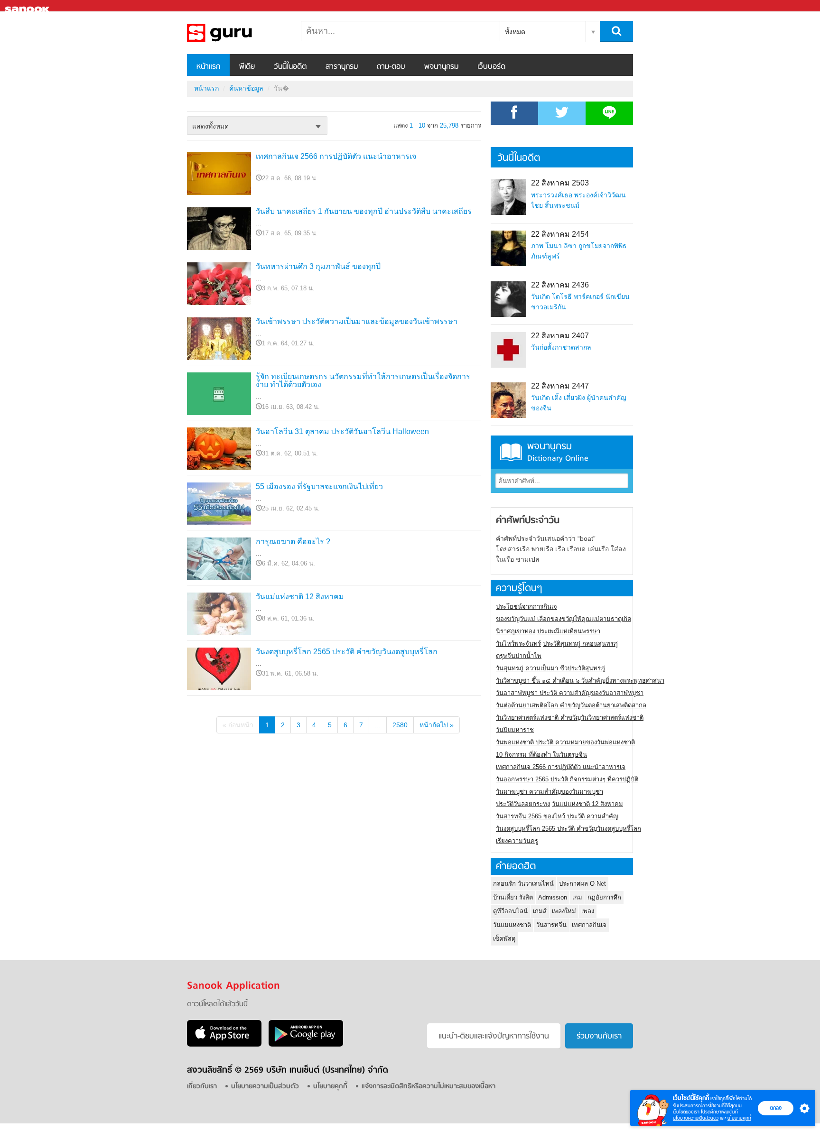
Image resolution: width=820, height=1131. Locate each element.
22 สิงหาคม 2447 (560, 386)
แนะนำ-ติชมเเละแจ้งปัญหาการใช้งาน (493, 1036)
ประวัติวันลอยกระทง (523, 803)
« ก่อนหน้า (238, 725)
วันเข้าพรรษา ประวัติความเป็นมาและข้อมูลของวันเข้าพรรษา (356, 321)
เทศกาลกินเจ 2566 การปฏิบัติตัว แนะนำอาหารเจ (336, 156)
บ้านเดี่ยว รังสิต (513, 897)
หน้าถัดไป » (436, 725)
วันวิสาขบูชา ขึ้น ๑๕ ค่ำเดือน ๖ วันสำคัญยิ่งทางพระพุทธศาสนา (580, 680)
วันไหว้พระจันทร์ (518, 643)
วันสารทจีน (551, 924)
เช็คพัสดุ (504, 938)
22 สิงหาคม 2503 (560, 183)
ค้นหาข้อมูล (246, 88)
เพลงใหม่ (564, 911)
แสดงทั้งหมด (210, 126)
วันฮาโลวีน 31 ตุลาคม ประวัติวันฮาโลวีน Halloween (342, 431)
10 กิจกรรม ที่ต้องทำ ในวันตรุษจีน (541, 754)
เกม (577, 897)
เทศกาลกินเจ (589, 924)
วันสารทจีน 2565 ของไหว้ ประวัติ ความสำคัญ (557, 816)
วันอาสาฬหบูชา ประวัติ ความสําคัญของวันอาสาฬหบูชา (569, 692)
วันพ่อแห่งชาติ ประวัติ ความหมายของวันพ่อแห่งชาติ (565, 742)
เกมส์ (540, 911)
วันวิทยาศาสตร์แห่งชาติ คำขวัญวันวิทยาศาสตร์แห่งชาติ (569, 717)
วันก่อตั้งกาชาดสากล (561, 347)
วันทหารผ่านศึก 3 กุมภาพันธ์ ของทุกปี (318, 266)
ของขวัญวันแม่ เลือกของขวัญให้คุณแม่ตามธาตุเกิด (563, 618)
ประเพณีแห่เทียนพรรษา (568, 631)
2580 (400, 725)
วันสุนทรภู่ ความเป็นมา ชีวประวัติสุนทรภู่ (550, 668)
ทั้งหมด (515, 32)
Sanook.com (28, 6)
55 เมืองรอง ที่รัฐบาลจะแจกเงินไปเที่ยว (319, 486)
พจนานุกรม (441, 67)
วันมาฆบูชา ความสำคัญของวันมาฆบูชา (549, 791)
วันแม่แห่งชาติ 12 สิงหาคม (300, 597)
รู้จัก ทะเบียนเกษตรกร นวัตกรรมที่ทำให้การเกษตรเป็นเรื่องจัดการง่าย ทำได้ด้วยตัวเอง (363, 380)
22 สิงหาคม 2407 (560, 336)
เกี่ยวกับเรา (202, 1086)
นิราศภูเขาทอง (515, 631)
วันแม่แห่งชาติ (512, 924)
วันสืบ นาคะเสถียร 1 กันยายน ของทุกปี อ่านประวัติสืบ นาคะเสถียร (364, 211)
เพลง (587, 911)
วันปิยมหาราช (515, 729)
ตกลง (776, 1108)
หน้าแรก (208, 67)
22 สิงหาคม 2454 (560, 234)
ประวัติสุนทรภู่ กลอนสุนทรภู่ (580, 643)
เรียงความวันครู (517, 840)
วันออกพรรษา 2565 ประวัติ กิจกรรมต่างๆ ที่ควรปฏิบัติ (567, 779)
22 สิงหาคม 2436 (560, 285)
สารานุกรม (342, 67)
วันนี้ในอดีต (290, 67)
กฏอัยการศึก (604, 897)
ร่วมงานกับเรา (599, 1036)
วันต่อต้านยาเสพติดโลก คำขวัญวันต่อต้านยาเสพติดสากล (571, 705)
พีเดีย (247, 67)
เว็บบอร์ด (491, 67)
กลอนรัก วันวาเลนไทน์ (523, 883)
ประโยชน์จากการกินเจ (526, 606)
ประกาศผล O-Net (582, 883)
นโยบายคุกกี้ (739, 1118)
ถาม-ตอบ (391, 67)
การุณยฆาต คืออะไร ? (293, 542)
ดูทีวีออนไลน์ (510, 911)
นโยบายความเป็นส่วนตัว (695, 1118)
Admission (552, 897)
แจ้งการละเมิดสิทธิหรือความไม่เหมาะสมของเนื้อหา (428, 1086)
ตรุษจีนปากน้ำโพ (518, 655)
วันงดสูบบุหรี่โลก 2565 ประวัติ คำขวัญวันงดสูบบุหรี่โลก (347, 652)
